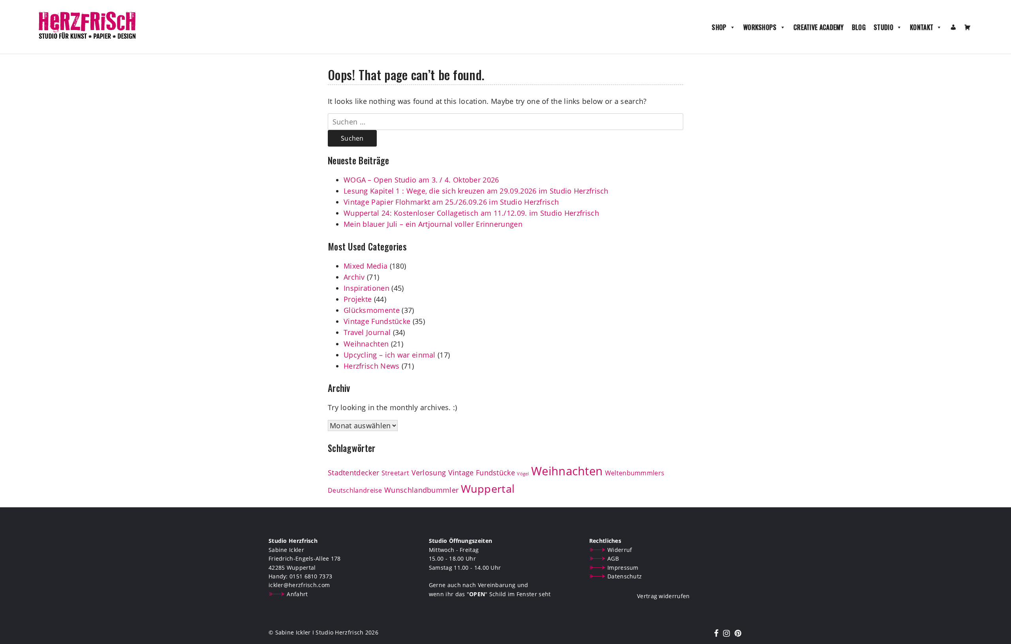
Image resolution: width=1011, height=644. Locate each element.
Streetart (395, 473)
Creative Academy (818, 27)
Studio (883, 27)
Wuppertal (488, 489)
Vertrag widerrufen (663, 596)
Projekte (358, 299)
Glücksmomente (372, 310)
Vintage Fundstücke (377, 321)
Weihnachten (366, 343)
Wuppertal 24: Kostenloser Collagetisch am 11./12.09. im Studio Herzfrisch (471, 213)
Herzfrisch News (372, 366)
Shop (719, 27)
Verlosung (429, 472)
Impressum (623, 567)
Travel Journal (367, 332)
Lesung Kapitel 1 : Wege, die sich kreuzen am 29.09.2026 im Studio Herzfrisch (476, 191)
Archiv (354, 277)
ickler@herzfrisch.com (299, 585)
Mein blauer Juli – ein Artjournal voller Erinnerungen (433, 224)
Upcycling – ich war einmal (390, 355)
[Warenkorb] (967, 27)
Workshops (760, 27)
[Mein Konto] (953, 27)
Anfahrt (297, 594)
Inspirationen (366, 288)
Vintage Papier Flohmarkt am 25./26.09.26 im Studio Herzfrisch (451, 202)
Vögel (523, 473)
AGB (613, 558)
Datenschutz (624, 576)
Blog (859, 27)
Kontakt (921, 27)
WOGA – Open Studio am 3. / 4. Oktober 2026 (421, 180)
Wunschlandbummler (421, 490)
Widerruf (619, 550)
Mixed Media (365, 266)
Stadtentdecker (353, 472)
